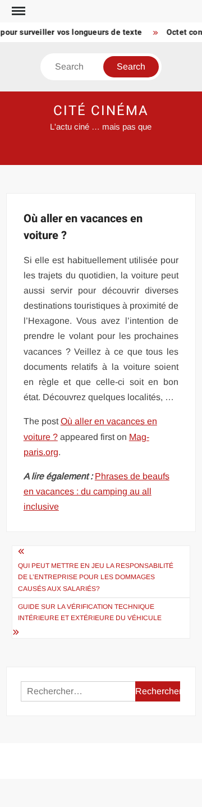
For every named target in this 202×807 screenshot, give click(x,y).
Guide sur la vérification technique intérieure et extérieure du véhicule (90, 612)
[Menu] (17, 11)
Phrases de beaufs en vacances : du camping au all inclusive (96, 491)
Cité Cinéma (100, 111)
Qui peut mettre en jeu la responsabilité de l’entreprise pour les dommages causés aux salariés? (95, 577)
